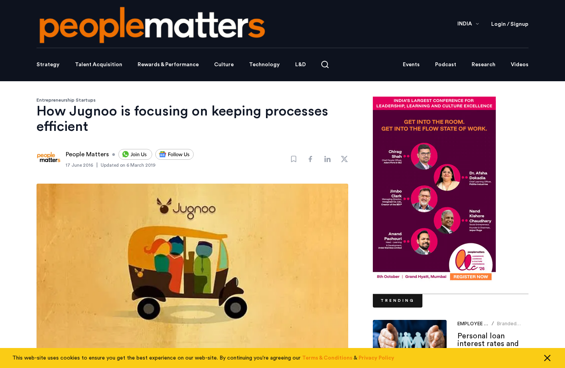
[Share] (310, 159)
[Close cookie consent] (547, 358)
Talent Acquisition (98, 64)
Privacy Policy (376, 358)
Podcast (445, 64)
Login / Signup (509, 24)
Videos (519, 64)
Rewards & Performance (168, 64)
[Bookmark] (293, 159)
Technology (264, 64)
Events (411, 64)
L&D (300, 64)
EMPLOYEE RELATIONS (483, 323)
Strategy (48, 64)
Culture (224, 64)
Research (483, 64)
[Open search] (325, 64)
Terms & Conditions (327, 358)
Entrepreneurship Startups (66, 100)
